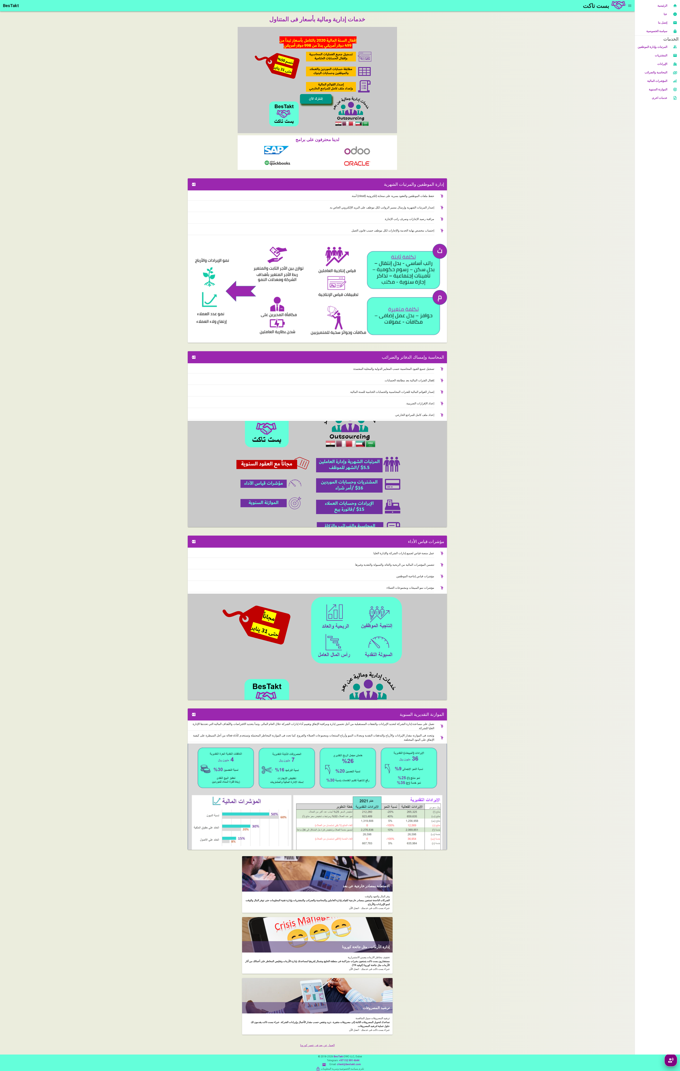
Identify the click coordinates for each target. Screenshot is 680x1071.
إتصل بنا (662, 22)
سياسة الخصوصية (656, 31)
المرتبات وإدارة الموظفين (652, 47)
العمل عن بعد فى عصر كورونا (317, 1045)
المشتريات (661, 55)
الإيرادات (662, 64)
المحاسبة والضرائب (656, 72)
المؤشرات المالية (657, 81)
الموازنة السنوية (658, 89)
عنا (665, 14)
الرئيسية (662, 5)
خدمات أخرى (659, 98)
